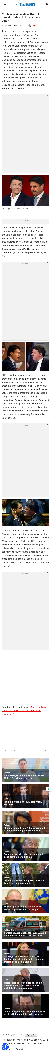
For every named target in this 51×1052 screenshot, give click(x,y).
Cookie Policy (7, 1035)
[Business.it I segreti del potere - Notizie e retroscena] (25, 4)
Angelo (35, 25)
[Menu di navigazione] (5, 4)
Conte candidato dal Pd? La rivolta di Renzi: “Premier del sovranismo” (24, 710)
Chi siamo (7, 1049)
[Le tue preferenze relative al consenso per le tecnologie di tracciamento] (48, 789)
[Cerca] (47, 4)
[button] (5, 1047)
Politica (22, 25)
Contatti (19, 1049)
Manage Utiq (31, 1035)
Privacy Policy (19, 1035)
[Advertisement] (25, 677)
